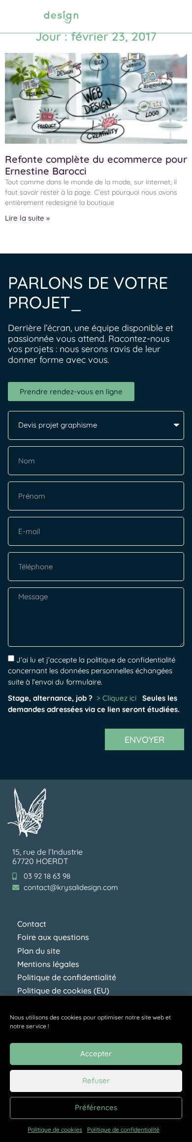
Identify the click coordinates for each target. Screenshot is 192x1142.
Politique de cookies (55, 1129)
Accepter (96, 1053)
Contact (31, 924)
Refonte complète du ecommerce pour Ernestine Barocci (96, 165)
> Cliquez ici (117, 698)
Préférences (96, 1107)
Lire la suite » (27, 218)
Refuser (96, 1080)
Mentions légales (48, 964)
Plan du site (38, 951)
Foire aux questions (53, 937)
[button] (173, 16)
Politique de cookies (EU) (63, 990)
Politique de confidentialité (123, 1129)
